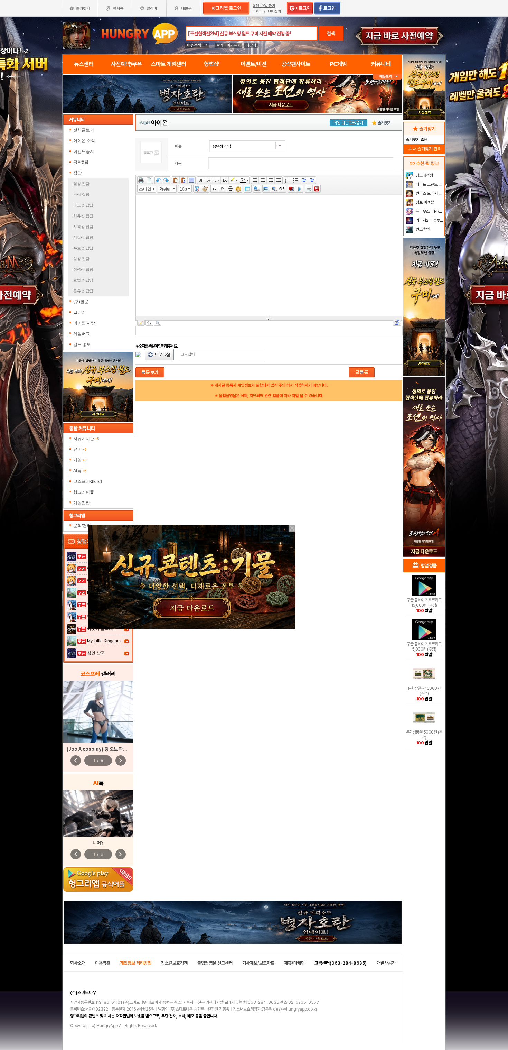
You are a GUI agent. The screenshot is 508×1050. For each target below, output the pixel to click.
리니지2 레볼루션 (429, 220)
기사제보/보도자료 (258, 963)
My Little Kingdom (104, 640)
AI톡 (79, 470)
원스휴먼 (422, 229)
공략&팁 (80, 162)
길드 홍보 (82, 344)
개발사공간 (386, 963)
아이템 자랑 (84, 323)
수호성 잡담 (83, 248)
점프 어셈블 (424, 202)
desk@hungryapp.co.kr (295, 1009)
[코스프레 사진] (98, 712)
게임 (80, 460)
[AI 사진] (98, 813)
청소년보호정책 (174, 963)
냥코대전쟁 (424, 175)
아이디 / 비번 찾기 (267, 11)
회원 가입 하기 (264, 5)
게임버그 (81, 333)
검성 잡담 (81, 184)
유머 (80, 449)
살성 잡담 (81, 259)
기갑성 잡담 (83, 237)
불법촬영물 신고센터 (215, 963)
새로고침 (159, 354)
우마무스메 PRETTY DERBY (429, 211)
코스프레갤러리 (87, 481)
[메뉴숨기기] (387, 77)
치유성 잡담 (83, 216)
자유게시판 (86, 438)
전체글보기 (83, 130)
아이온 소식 (84, 140)
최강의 (251, 45)
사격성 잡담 (83, 226)
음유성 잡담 (83, 291)
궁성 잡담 (81, 194)
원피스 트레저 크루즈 (429, 193)
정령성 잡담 (83, 269)
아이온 (159, 122)
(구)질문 (80, 301)
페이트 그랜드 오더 (429, 184)
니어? (98, 843)
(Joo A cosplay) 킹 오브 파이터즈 (101, 749)
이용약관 (102, 963)
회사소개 (77, 963)
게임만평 (81, 502)
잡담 (77, 173)
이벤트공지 (83, 151)
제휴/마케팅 (294, 963)
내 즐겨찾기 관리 (424, 149)
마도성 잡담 (83, 205)
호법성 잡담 (83, 280)
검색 (331, 33)
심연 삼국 (96, 653)
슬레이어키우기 (228, 45)
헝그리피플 (83, 492)
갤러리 (79, 312)
